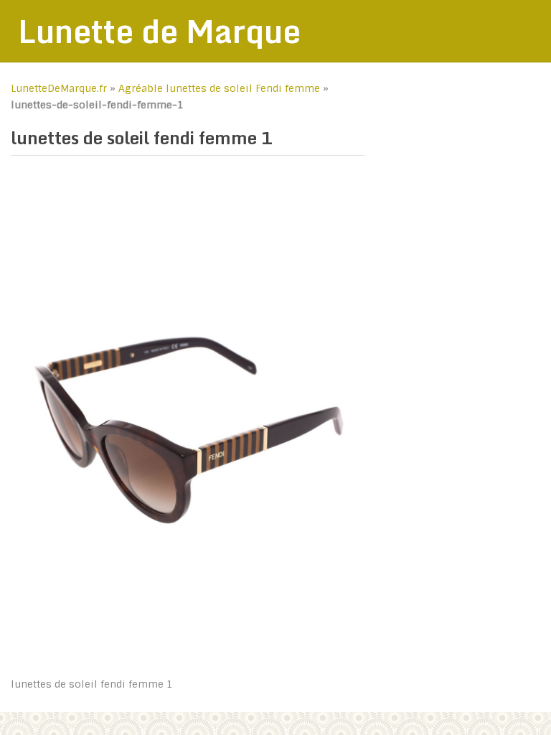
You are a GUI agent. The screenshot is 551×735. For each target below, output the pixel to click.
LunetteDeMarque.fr (59, 88)
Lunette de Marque (159, 31)
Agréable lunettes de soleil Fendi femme (219, 88)
